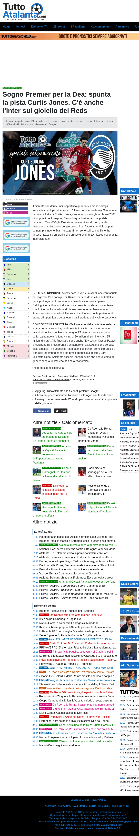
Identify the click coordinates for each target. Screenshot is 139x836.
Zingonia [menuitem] (59, 26)
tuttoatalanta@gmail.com (124, 821)
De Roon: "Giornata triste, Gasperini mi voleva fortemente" (80, 692)
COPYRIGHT (125, 806)
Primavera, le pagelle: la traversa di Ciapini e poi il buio (79, 651)
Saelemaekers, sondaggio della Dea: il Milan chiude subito (101, 472)
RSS (114, 806)
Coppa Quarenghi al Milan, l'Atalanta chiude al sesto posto (74, 700)
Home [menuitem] (6, 26)
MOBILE (106, 806)
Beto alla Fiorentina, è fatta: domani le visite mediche (71, 569)
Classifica (10, 258)
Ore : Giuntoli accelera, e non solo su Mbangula (81, 729)
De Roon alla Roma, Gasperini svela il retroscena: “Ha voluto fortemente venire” (87, 565)
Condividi (43, 411)
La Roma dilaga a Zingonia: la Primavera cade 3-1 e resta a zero (78, 655)
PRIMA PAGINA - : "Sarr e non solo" (66, 589)
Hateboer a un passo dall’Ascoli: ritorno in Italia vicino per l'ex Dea (79, 536)
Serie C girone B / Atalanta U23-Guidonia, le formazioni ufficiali (82, 643)
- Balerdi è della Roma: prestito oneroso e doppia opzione (80, 676)
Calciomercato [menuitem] (100, 26)
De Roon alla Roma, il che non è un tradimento (81, 704)
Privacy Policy (98, 800)
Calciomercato (49, 376)
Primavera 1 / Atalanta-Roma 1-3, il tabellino (65, 663)
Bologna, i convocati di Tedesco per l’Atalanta (66, 610)
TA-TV (125, 611)
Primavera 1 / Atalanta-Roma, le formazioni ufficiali (75, 716)
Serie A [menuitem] (20, 26)
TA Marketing (129, 322)
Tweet (62, 411)
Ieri (130, 429)
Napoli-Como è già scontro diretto (59, 745)
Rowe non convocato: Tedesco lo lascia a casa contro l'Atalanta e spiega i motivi (87, 659)
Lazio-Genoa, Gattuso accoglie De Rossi (63, 712)
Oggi (123, 429)
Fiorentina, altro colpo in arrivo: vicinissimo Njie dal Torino (74, 720)
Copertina (127, 191)
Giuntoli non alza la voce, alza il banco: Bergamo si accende (82, 708)
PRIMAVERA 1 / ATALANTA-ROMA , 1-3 (86, 667)
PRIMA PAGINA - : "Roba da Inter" (72, 598)
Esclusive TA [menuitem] (39, 26)
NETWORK (50, 806)
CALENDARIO (80, 806)
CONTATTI (94, 806)
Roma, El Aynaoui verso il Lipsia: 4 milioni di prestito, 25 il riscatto (78, 737)
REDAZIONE (64, 806)
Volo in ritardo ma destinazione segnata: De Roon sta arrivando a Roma (86, 688)
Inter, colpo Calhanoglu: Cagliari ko (60, 619)
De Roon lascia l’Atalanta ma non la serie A (71, 614)
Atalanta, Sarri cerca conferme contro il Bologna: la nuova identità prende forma (86, 549)
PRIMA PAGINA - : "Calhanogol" (70, 585)
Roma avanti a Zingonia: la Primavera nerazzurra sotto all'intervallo (79, 696)
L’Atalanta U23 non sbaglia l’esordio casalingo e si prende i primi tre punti (83, 631)
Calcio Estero (129, 583)
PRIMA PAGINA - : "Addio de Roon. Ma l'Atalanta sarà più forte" (88, 593)
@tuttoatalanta (86, 379)
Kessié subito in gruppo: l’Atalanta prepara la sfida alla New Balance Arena (84, 627)
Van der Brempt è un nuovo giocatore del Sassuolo (69, 573)
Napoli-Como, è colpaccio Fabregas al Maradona (68, 623)
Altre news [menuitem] (122, 26)
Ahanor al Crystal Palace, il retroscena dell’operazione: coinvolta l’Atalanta (52, 454)
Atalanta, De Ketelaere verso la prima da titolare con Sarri (73, 553)
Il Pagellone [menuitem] (78, 26)
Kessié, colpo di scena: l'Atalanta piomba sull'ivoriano (102, 507)
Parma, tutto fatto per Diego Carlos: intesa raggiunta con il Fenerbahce (81, 561)
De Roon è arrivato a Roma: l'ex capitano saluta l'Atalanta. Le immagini (86, 672)
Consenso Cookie (80, 800)
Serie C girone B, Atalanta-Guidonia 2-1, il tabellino (70, 635)
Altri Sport (127, 665)
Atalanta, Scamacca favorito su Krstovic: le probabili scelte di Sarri (78, 557)
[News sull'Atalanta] (24, 10)
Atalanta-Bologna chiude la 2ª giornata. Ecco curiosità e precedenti (79, 577)
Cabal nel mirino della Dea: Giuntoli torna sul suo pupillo (83, 725)
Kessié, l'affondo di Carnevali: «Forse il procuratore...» (99, 489)
